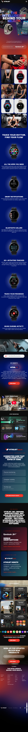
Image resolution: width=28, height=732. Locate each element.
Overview (8, 676)
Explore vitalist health (12, 495)
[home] (5, 1)
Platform (8, 679)
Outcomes (8, 681)
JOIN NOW (13, 383)
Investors (16, 679)
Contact (23, 676)
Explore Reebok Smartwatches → (13, 546)
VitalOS (2, 676)
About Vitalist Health (10, 684)
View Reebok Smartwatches (15, 356)
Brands (2, 680)
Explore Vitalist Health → (10, 572)
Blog (15, 681)
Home (16, 676)
